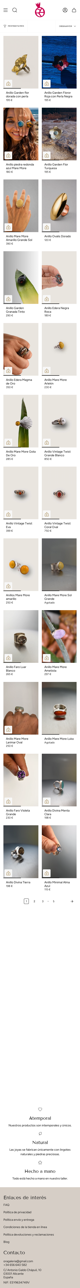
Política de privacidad (17, 1212)
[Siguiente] (66, 901)
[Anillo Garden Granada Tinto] (20, 277)
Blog (6, 1242)
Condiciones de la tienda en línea (25, 1227)
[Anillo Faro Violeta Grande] (20, 780)
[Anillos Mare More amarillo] (20, 564)
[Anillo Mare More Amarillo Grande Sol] (20, 205)
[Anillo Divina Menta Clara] (59, 780)
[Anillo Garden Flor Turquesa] (59, 134)
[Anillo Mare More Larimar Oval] (20, 708)
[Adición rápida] (8, 83)
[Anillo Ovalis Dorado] (59, 205)
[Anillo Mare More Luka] (59, 708)
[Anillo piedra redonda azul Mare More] (20, 134)
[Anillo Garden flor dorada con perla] (20, 62)
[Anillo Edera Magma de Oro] (20, 349)
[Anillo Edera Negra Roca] (59, 277)
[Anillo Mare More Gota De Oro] (20, 421)
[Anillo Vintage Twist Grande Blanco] (59, 421)
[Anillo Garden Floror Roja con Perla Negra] (59, 62)
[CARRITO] (74, 10)
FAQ (6, 1205)
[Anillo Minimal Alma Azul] (59, 851)
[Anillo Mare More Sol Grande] (59, 564)
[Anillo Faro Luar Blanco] (20, 636)
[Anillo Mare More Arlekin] (59, 349)
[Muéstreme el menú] (5, 10)
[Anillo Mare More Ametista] (59, 636)
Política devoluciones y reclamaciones (28, 1234)
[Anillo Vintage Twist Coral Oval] (59, 493)
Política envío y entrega (18, 1220)
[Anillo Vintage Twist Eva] (20, 493)
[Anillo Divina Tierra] (20, 851)
